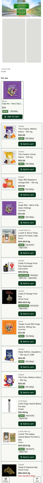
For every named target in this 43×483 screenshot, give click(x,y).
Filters (5, 481)
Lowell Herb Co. (24, 230)
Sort (37, 481)
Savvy (20, 202)
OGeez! (21, 126)
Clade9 (21, 261)
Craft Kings (22, 401)
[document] (21, 241)
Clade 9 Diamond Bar (28, 467)
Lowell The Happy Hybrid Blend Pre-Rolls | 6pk (29, 437)
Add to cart (28, 144)
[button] (40, 3)
